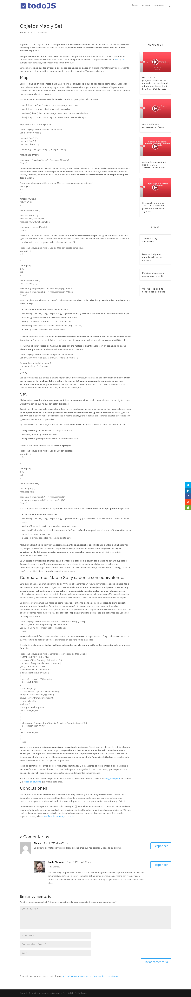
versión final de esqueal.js (52, 816)
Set (123, 59)
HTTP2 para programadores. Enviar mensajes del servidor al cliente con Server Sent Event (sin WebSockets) (155, 83)
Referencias (159, 6)
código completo (112, 778)
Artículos (146, 6)
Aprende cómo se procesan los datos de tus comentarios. (90, 976)
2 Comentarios (40, 32)
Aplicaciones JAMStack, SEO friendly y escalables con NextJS (154, 165)
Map (117, 59)
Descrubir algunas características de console (152, 257)
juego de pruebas (32, 781)
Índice (135, 6)
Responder (161, 846)
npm (72, 816)
